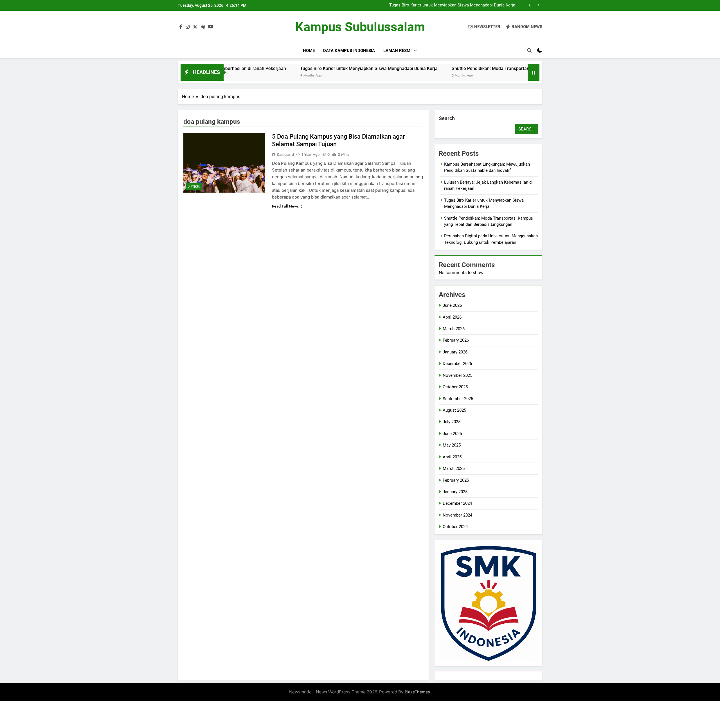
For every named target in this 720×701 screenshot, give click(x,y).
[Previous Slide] (530, 5)
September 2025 (458, 398)
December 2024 (457, 503)
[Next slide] (538, 5)
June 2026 (452, 305)
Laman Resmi (397, 50)
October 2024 (455, 526)
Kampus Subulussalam (360, 26)
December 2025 (457, 363)
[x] (195, 27)
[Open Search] (529, 50)
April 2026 (452, 317)
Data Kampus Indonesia (349, 50)
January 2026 (455, 352)
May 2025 (452, 445)
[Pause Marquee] (533, 72)
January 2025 (455, 491)
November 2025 (457, 375)
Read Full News (285, 206)
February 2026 (456, 340)
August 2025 (454, 410)
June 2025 (452, 433)
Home (309, 50)
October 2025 (455, 386)
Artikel (194, 186)
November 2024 (457, 515)
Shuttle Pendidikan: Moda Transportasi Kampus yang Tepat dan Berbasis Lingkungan (506, 68)
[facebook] (181, 27)
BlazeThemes (417, 691)
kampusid (285, 154)
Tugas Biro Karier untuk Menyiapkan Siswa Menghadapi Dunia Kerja (452, 5)
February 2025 (456, 480)
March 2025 (454, 468)
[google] (202, 27)
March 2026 (454, 328)
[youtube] (210, 27)
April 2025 (452, 456)
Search (447, 118)
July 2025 (451, 421)
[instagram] (187, 27)
